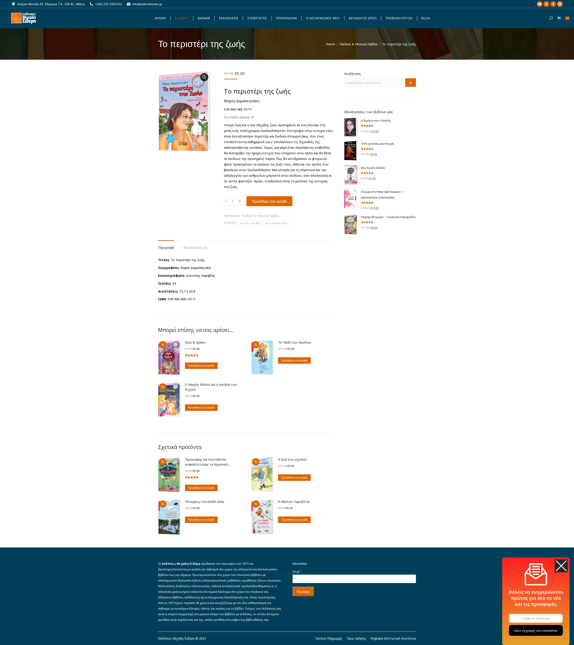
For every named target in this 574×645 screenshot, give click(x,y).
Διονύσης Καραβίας (250, 223)
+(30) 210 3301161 (108, 4)
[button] (204, 77)
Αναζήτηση (352, 74)
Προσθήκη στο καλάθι (269, 201)
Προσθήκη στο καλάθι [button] (201, 365)
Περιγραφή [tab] (166, 247)
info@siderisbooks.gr (147, 4)
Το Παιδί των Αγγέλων (294, 342)
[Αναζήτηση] (410, 82)
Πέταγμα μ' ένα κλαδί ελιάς (204, 501)
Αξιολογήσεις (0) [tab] (195, 247)
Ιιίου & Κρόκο (195, 342)
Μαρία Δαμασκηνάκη (276, 223)
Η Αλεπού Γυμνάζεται (294, 501)
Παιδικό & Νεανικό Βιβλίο (260, 216)
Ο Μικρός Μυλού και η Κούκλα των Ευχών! (211, 387)
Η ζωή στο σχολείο (292, 459)
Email (297, 572)
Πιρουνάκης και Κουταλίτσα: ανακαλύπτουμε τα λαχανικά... (207, 461)
